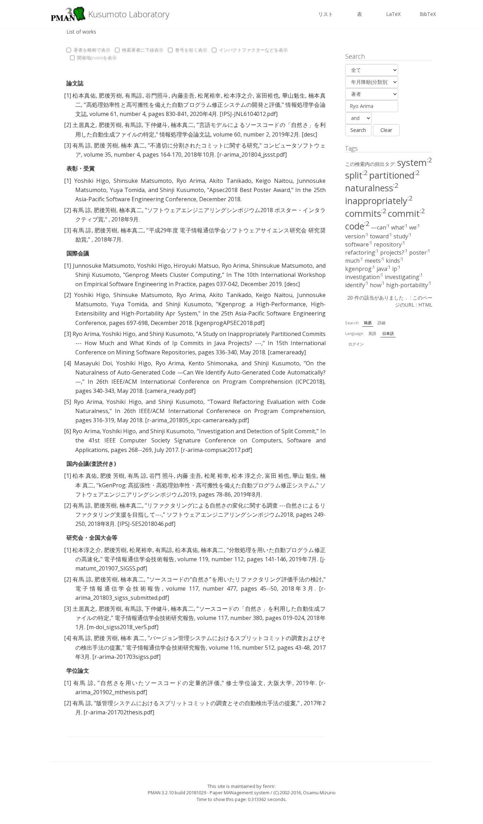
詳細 (381, 322)
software (358, 244)
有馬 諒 (81, 145)
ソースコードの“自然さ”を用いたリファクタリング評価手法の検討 (235, 579)
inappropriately (379, 201)
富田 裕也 (277, 476)
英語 (372, 333)
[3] (67, 145)
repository (389, 244)
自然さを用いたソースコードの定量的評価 (160, 683)
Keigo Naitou (274, 181)
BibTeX (428, 14)
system (414, 162)
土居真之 (83, 125)
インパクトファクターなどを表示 (253, 50)
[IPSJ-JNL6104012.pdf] (249, 114)
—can (380, 227)
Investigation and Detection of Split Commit (257, 431)
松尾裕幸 (209, 95)
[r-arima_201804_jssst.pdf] (252, 154)
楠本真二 (182, 125)
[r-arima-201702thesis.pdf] (118, 712)
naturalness (371, 188)
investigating (404, 277)
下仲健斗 (156, 125)
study (403, 236)
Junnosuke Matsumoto (103, 265)
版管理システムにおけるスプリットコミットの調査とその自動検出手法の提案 (196, 703)
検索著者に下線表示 (142, 50)
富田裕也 (267, 95)
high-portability (408, 285)
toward (381, 236)
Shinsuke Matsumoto (143, 181)
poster (419, 252)
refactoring (362, 252)
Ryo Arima (190, 181)
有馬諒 (133, 95)
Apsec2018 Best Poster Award (249, 190)
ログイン (356, 344)
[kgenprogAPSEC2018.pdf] (229, 323)
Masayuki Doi (93, 363)
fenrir (269, 786)
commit (406, 213)
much (354, 261)
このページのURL (413, 301)
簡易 (368, 322)
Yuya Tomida (127, 190)
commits (365, 213)
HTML (425, 304)
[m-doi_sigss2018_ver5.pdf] (122, 627)
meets (374, 261)
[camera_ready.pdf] (170, 391)
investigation (364, 277)
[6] (67, 431)
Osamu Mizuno (319, 792)
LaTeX (393, 14)
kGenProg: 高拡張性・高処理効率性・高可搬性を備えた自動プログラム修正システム (207, 485)
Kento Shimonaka (212, 363)
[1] (67, 95)
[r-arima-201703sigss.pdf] (126, 657)
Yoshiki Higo (91, 181)
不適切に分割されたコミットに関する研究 (204, 145)
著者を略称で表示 (92, 50)
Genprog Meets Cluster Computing (173, 275)
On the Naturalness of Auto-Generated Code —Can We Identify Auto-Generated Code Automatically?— (200, 372)
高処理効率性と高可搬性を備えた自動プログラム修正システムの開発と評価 (183, 105)
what (399, 227)
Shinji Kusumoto (182, 190)
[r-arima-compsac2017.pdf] (216, 450)
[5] (67, 402)
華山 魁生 (304, 476)
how (377, 285)
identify (356, 285)
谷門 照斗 (161, 476)
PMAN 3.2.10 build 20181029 (177, 792)
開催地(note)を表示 (97, 57)
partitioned (394, 175)
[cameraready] (287, 352)
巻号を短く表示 (191, 50)
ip (396, 269)
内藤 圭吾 (189, 476)
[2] (67, 125)
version (356, 236)
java (384, 269)
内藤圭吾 (183, 95)
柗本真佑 (84, 95)
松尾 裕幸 (216, 476)
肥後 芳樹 (106, 145)
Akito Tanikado (230, 181)
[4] (67, 363)
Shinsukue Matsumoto (282, 265)
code (357, 226)
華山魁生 (293, 95)
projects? (394, 252)
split (356, 175)
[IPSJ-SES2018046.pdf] (146, 524)
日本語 (388, 333)
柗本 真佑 (84, 476)
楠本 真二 (133, 145)
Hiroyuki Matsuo (196, 265)
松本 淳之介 (247, 476)
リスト (325, 14)
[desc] (309, 134)
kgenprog (360, 269)
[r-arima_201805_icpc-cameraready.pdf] (197, 420)
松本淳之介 (238, 95)
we (414, 227)
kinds (394, 261)
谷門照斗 (157, 95)
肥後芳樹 (110, 95)
